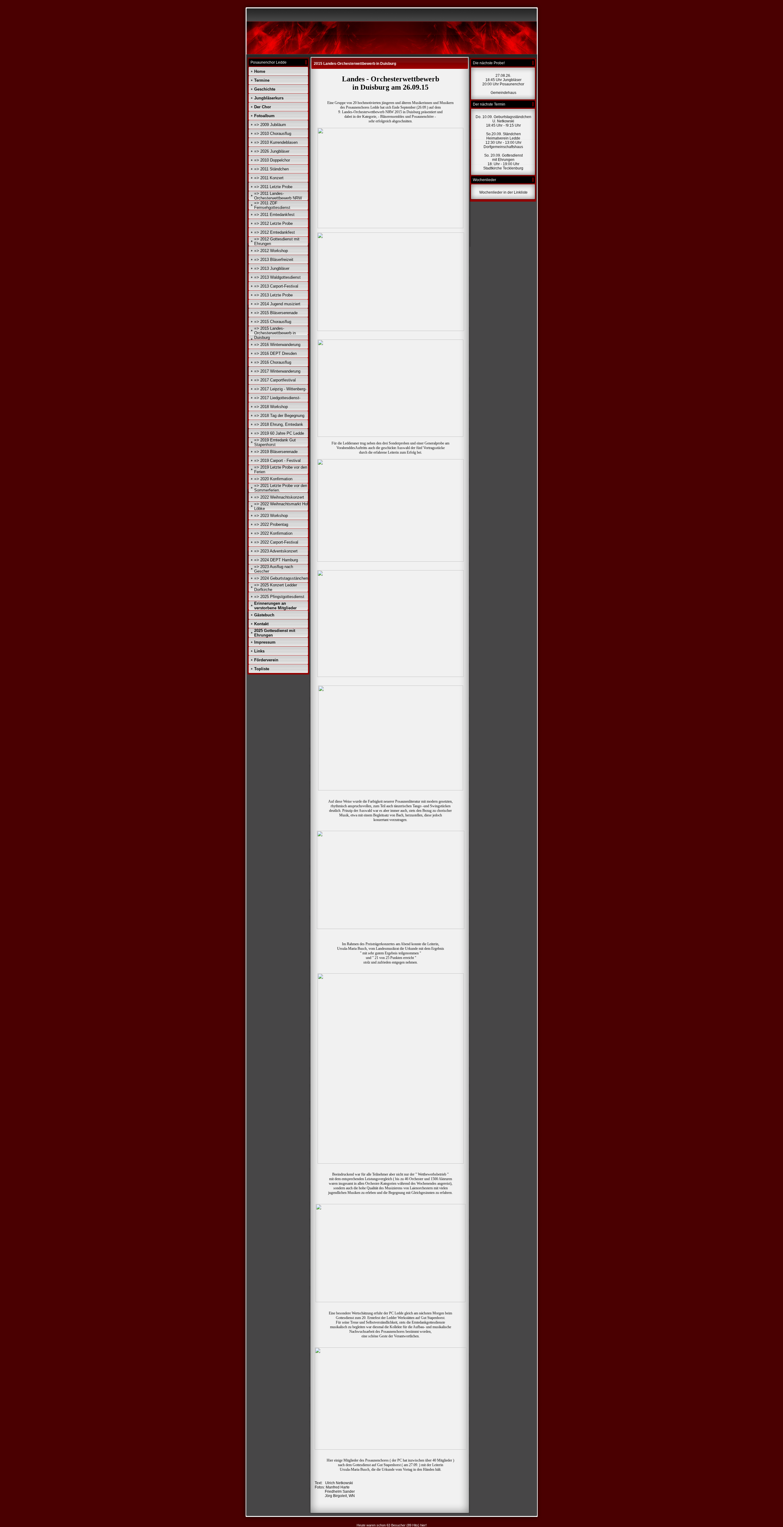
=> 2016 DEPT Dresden (275, 353)
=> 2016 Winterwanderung (277, 344)
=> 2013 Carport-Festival (276, 286)
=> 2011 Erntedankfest (274, 214)
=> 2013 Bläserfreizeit (273, 259)
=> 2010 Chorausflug (272, 133)
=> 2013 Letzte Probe (273, 295)
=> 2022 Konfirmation (273, 533)
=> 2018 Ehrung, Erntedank (278, 424)
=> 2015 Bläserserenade (276, 312)
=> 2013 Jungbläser (271, 268)
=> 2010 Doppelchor (272, 160)
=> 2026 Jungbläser (271, 151)
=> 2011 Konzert (269, 178)
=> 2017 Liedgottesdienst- (277, 398)
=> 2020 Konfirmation (273, 479)
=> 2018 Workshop (271, 406)
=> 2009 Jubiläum (270, 124)
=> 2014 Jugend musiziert (277, 304)
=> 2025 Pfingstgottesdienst (279, 596)
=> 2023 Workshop (271, 515)
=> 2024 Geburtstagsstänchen (281, 578)
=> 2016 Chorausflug (272, 362)
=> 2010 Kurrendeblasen (276, 142)
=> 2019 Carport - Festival (277, 460)
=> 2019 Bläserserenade (276, 451)
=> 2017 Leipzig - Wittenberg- (280, 389)
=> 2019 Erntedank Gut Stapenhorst (275, 442)
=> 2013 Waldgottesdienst (277, 277)
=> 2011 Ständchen (271, 169)
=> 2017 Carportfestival (275, 380)
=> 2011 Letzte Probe (273, 186)
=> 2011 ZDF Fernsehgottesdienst (272, 205)
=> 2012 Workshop (271, 250)
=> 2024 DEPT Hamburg (276, 560)
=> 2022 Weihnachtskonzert (279, 497)
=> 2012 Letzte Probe (273, 223)
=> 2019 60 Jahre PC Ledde (279, 433)
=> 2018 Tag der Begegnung (279, 415)
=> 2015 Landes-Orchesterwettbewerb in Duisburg (275, 333)
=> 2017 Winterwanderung (277, 371)
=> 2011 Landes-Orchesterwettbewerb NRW (278, 195)
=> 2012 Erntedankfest (274, 232)
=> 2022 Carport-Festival (276, 542)
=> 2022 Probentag (271, 524)
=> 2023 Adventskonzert (276, 551)
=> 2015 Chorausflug (272, 321)
